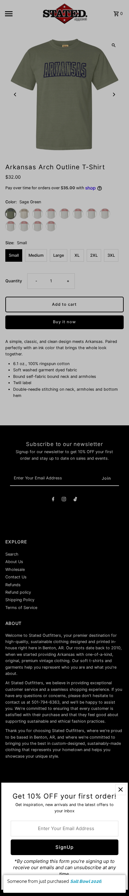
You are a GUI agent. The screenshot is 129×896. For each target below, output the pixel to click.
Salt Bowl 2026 (85, 881)
